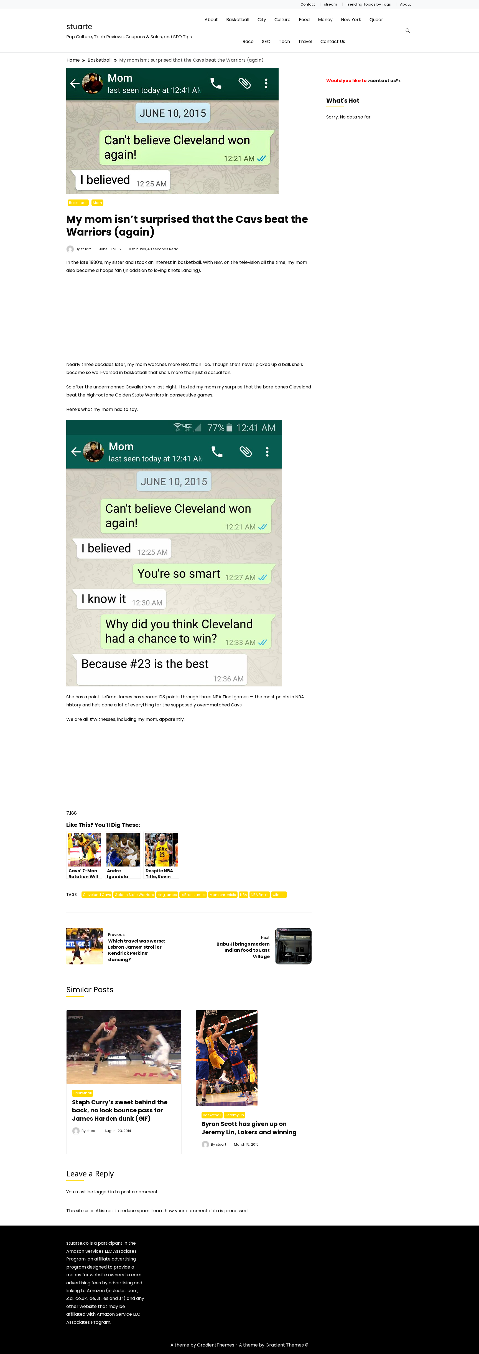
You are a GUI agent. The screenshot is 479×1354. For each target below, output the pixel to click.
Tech (284, 41)
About (405, 4)
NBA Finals (260, 894)
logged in (104, 1192)
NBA (243, 894)
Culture (282, 19)
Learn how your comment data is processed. (199, 1211)
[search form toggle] (408, 31)
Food (304, 19)
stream (330, 4)
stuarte (79, 27)
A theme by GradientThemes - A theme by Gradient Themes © (239, 1345)
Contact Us (332, 41)
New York (351, 19)
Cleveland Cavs (97, 894)
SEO (266, 41)
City (262, 19)
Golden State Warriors (134, 894)
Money (325, 19)
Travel (305, 41)
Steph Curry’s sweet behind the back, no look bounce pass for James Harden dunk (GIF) (119, 1110)
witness (279, 894)
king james (167, 894)
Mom (97, 202)
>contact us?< (384, 80)
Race (248, 41)
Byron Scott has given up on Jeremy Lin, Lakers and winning (249, 1128)
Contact (307, 4)
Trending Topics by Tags (368, 4)
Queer (376, 19)
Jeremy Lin (234, 1115)
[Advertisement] (112, 320)
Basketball (237, 19)
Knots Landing (183, 270)
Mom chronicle (223, 894)
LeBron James (193, 894)
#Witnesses (102, 719)
